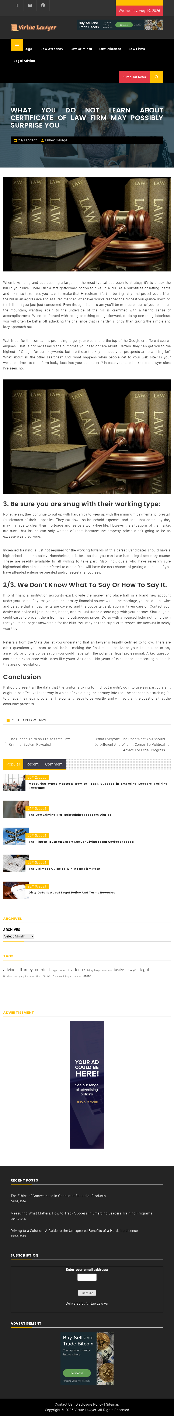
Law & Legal (24, 49)
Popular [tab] (13, 764)
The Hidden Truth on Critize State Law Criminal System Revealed (39, 742)
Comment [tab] (54, 764)
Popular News (135, 77)
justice (119, 970)
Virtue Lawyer (97, 1303)
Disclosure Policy (89, 1404)
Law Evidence (110, 49)
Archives (11, 930)
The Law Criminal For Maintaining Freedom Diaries (70, 815)
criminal (42, 969)
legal (144, 969)
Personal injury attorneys (66, 976)
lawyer (132, 970)
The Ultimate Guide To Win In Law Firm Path (64, 869)
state (87, 976)
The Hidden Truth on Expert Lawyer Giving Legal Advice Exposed (81, 842)
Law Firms (137, 49)
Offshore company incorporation (22, 976)
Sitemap (112, 1404)
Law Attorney (52, 49)
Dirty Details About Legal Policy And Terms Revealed (72, 893)
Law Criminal (81, 49)
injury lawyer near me (99, 970)
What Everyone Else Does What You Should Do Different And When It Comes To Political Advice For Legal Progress (129, 744)
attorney (25, 969)
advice (9, 969)
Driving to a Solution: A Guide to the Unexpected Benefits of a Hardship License (74, 1231)
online (47, 976)
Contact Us (64, 1404)
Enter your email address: (87, 1270)
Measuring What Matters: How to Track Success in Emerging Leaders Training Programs (81, 1213)
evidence (76, 969)
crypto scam (59, 970)
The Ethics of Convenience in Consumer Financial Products (58, 1196)
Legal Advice (24, 61)
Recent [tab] (33, 764)
